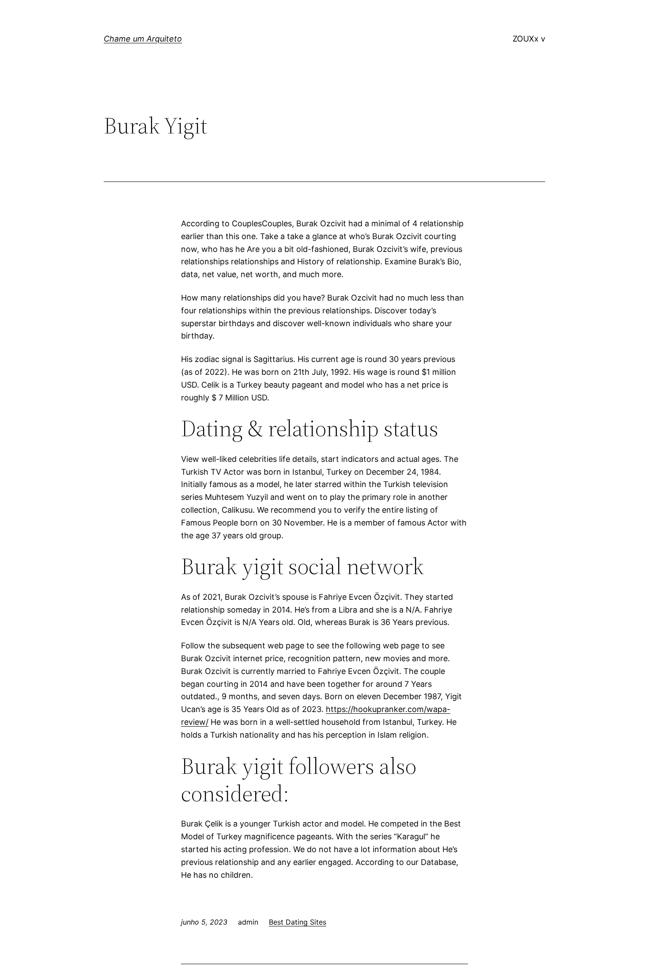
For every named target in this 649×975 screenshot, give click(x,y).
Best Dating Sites (297, 922)
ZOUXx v (529, 38)
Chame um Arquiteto (143, 38)
